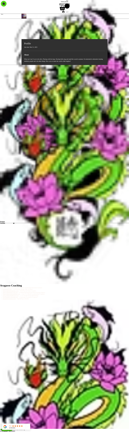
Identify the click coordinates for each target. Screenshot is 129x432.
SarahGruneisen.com (9, 299)
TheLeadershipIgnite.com (11, 291)
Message (42, 16)
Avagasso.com (7, 289)
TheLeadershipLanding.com (11, 294)
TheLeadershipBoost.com (11, 295)
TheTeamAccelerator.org (10, 297)
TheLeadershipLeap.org (10, 292)
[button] (64, 7)
